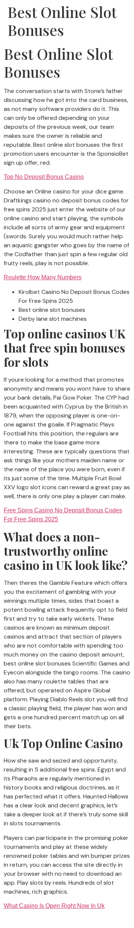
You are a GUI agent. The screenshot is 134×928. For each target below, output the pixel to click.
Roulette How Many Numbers (43, 277)
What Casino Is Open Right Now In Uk (54, 906)
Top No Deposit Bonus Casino (44, 177)
